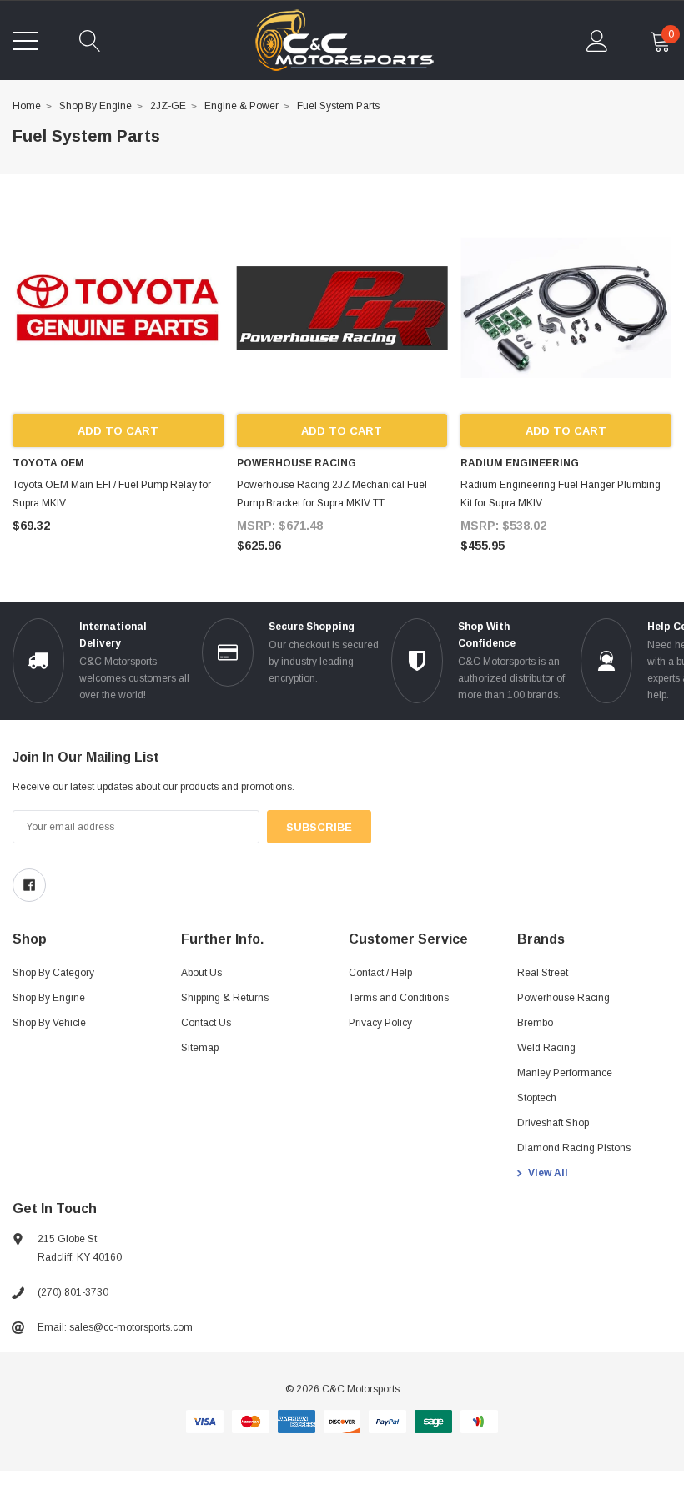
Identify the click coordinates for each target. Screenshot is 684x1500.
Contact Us (206, 1023)
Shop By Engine (95, 106)
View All (548, 1173)
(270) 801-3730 (73, 1292)
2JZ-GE (168, 106)
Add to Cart (118, 431)
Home (27, 106)
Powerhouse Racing (563, 998)
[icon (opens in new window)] (29, 885)
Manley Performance (564, 1073)
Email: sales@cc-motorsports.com (115, 1327)
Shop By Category (53, 973)
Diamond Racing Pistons (574, 1148)
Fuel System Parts (338, 106)
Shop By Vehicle (49, 1023)
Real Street (542, 973)
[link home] (344, 40)
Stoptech (536, 1098)
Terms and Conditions (399, 998)
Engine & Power (241, 106)
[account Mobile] (597, 41)
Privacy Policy (380, 1023)
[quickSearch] (90, 41)
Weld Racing (546, 1048)
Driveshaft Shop (553, 1123)
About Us (201, 973)
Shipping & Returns (225, 998)
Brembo (535, 1023)
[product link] (118, 308)
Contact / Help (380, 973)
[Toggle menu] (25, 40)
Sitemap (200, 1048)
